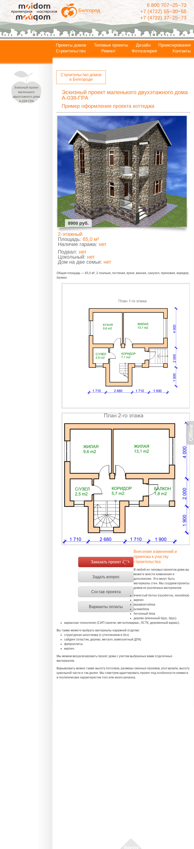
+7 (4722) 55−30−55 (163, 11)
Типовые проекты (111, 45)
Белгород (89, 10)
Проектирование (174, 45)
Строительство (71, 51)
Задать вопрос (106, 577)
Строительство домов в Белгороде (81, 77)
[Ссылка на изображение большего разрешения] (125, 346)
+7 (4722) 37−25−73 (163, 17)
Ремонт (108, 51)
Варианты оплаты (106, 607)
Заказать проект (106, 562)
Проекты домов (71, 45)
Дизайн (143, 45)
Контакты (182, 51)
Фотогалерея (144, 51)
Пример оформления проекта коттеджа (108, 106)
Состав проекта (106, 592)
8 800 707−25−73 (166, 5)
